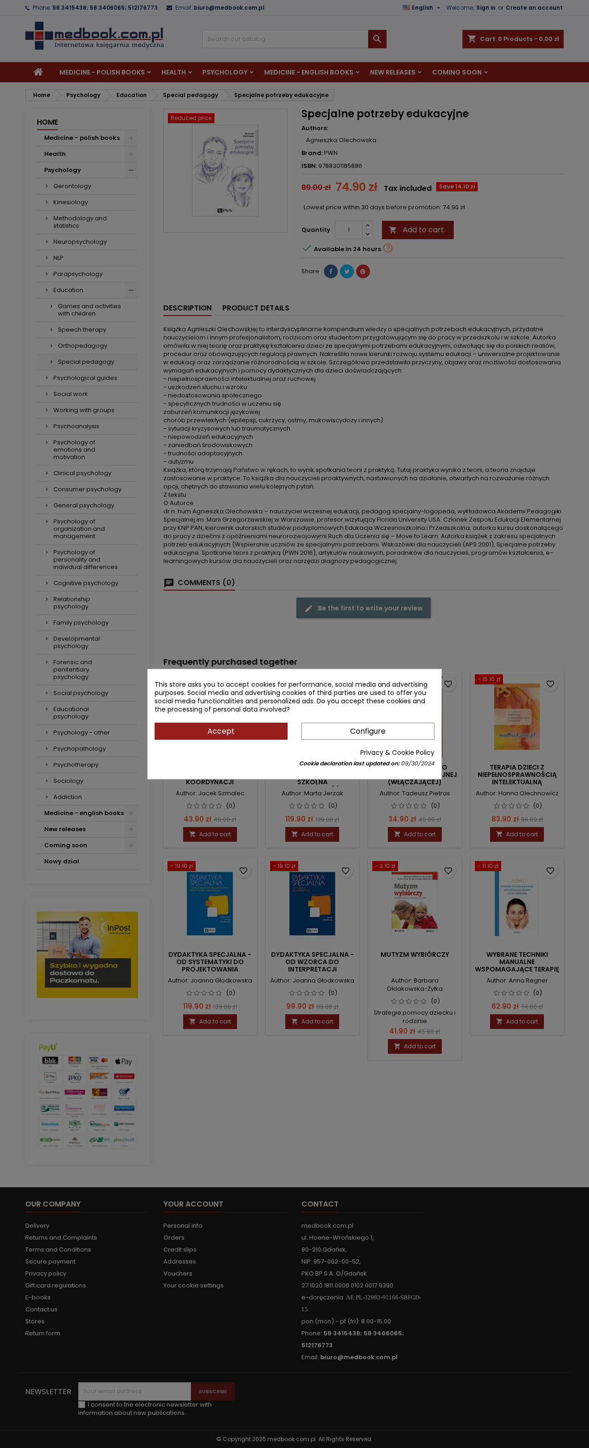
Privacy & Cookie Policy (397, 752)
